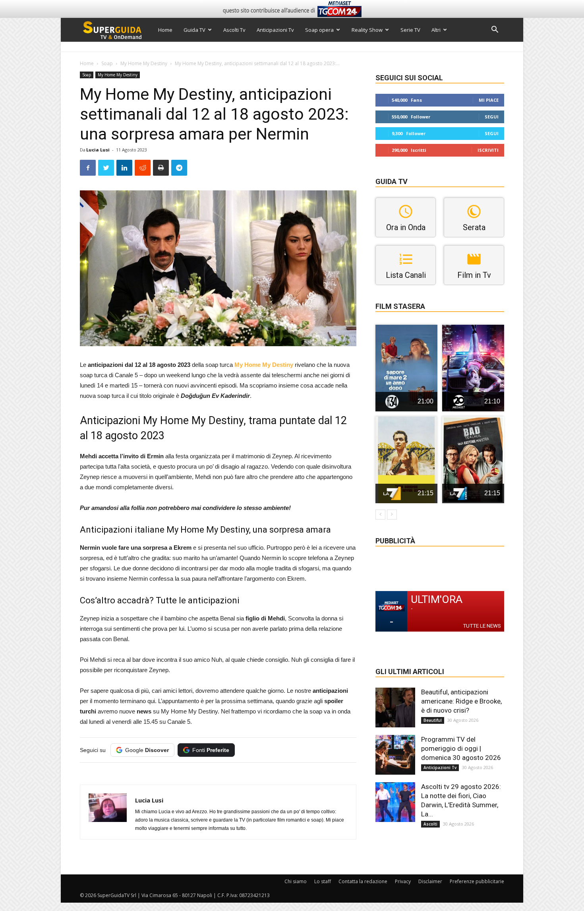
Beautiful (432, 720)
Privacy (403, 881)
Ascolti (430, 824)
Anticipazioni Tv (275, 29)
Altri (436, 29)
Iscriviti (488, 150)
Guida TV (194, 29)
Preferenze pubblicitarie (477, 881)
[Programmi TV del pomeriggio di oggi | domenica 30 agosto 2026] (395, 755)
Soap (107, 63)
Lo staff (322, 881)
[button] (494, 30)
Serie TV (410, 29)
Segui (492, 117)
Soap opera (319, 29)
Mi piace (489, 100)
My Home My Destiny (143, 63)
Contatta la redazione (362, 881)
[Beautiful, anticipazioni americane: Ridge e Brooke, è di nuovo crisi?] (395, 707)
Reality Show (367, 29)
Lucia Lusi (98, 150)
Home (165, 29)
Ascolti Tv (234, 29)
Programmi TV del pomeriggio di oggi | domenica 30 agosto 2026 (461, 748)
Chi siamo (295, 881)
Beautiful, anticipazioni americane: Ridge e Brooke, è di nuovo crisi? (461, 701)
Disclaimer (430, 881)
